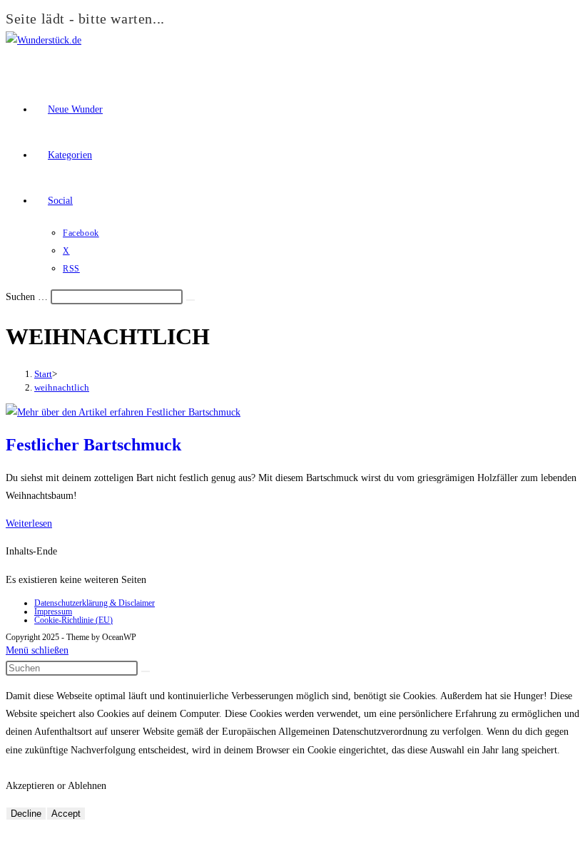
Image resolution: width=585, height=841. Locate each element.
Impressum (53, 611)
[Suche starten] (146, 671)
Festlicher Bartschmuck (93, 444)
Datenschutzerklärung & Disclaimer (94, 603)
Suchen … (27, 296)
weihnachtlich (61, 387)
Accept (66, 813)
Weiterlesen (29, 523)
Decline (26, 813)
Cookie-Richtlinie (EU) (73, 620)
